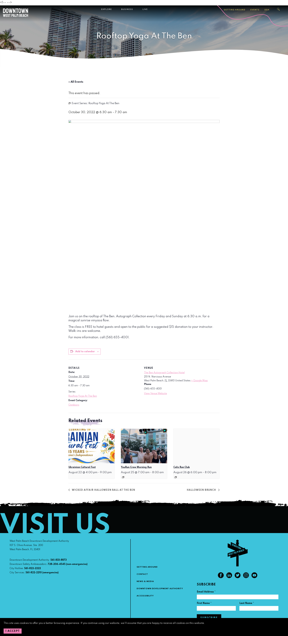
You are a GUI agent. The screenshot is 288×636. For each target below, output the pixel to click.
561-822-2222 (32, 568)
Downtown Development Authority (160, 589)
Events (254, 10)
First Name (204, 603)
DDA (266, 10)
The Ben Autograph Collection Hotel (164, 373)
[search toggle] (278, 9)
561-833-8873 (58, 560)
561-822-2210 (34, 572)
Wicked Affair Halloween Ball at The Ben (103, 490)
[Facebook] (221, 577)
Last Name (246, 603)
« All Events (75, 82)
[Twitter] (238, 577)
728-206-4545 (56, 564)
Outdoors (73, 405)
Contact (142, 574)
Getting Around (234, 10)
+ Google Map (199, 381)
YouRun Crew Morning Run (136, 467)
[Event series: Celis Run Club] (176, 477)
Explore (106, 9)
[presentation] (92, 446)
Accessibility (145, 596)
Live (145, 9)
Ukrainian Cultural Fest (82, 467)
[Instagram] (246, 577)
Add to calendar (85, 351)
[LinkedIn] (229, 577)
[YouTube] (254, 577)
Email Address (206, 592)
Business (127, 9)
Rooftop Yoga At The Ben (82, 396)
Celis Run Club (181, 467)
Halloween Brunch (202, 490)
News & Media (145, 581)
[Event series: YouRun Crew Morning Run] (123, 477)
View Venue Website (155, 393)
